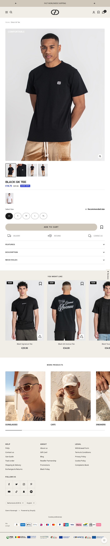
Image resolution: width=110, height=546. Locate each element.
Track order (9, 460)
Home (7, 22)
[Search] (11, 12)
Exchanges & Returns (13, 469)
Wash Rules (11, 260)
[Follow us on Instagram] (24, 484)
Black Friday (45, 469)
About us (43, 448)
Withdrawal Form (82, 448)
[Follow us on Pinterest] (31, 484)
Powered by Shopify (28, 510)
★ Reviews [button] (108, 275)
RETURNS (57, 236)
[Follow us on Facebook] (9, 484)
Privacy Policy (80, 456)
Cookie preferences (55, 517)
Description (11, 252)
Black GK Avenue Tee (66, 344)
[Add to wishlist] (102, 227)
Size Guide (9, 456)
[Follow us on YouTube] (9, 491)
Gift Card (43, 452)
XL (44, 216)
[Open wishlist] (98, 12)
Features (10, 244)
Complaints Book (82, 465)
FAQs (7, 448)
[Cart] (103, 12)
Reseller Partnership (48, 460)
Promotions (45, 465)
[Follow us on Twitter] (16, 484)
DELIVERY (16, 236)
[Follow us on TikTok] (16, 491)
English (29, 503)
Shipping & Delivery (13, 465)
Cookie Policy (80, 460)
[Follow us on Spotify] (31, 491)
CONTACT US (98, 236)
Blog (42, 456)
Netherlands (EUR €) (14, 503)
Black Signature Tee (24, 344)
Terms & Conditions (83, 452)
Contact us (9, 452)
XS (9, 216)
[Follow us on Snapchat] (24, 491)
